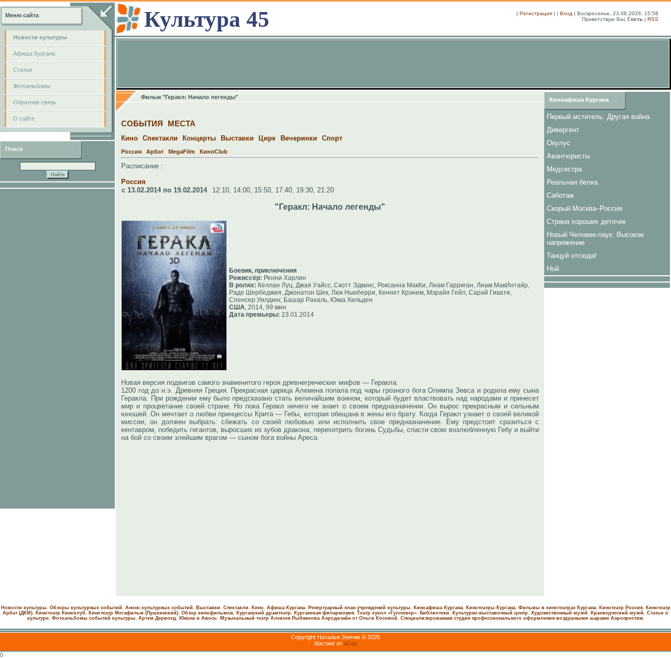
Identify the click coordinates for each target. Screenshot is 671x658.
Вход (566, 13)
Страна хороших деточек (586, 221)
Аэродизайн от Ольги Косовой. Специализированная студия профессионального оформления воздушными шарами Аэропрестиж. (482, 618)
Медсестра (564, 169)
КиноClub (214, 151)
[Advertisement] (58, 348)
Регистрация (536, 13)
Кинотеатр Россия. (621, 607)
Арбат (155, 151)
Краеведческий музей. (618, 613)
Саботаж (560, 195)
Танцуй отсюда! (572, 256)
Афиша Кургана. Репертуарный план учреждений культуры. (339, 607)
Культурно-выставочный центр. (490, 613)
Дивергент (563, 130)
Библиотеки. (435, 613)
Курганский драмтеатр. (264, 613)
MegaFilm (181, 151)
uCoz (351, 643)
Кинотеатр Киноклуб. (61, 613)
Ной (553, 269)
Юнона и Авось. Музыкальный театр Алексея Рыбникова (249, 618)
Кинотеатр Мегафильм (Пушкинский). (134, 613)
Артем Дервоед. (158, 618)
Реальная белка (572, 182)
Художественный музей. (560, 613)
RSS (652, 19)
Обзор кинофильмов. (208, 613)
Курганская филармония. (324, 613)
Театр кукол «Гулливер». (387, 613)
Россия (131, 151)
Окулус (558, 143)
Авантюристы (568, 156)
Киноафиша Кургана (579, 99)
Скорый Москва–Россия (584, 208)
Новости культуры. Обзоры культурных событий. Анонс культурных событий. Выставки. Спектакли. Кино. (133, 607)
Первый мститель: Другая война (598, 117)
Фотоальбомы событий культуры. (94, 618)
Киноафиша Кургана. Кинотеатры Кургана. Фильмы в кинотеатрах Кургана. (506, 607)
